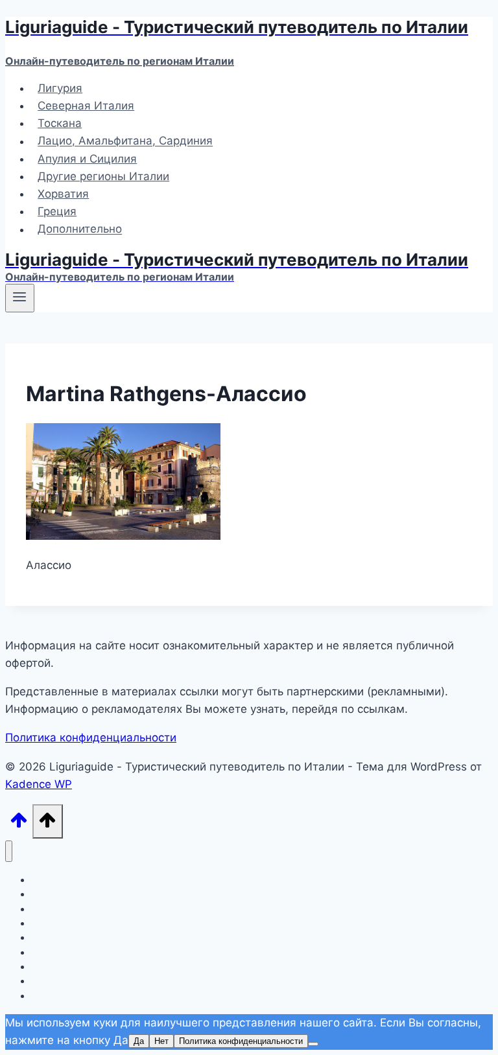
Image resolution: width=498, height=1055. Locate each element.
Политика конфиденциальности (90, 737)
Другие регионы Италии (103, 176)
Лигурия (60, 88)
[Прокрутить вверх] (18, 824)
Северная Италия (86, 105)
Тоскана (60, 123)
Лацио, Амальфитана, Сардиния (125, 141)
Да (139, 1041)
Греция (57, 211)
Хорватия (63, 193)
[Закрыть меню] (8, 851)
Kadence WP (38, 784)
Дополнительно (80, 229)
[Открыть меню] (19, 298)
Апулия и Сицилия (87, 158)
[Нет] (313, 1044)
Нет (161, 1041)
